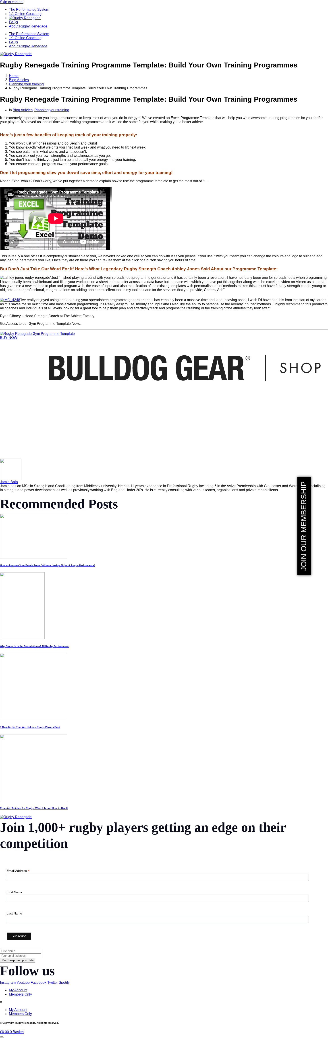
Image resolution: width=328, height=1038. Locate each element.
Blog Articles (23, 110)
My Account (18, 990)
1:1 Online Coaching (25, 14)
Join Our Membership (303, 526)
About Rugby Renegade (28, 26)
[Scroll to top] (2, 1037)
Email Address (18, 871)
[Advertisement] (134, 427)
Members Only (20, 994)
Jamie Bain (9, 482)
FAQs (13, 22)
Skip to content (11, 2)
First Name (14, 892)
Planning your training (51, 110)
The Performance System (29, 9)
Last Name (14, 913)
